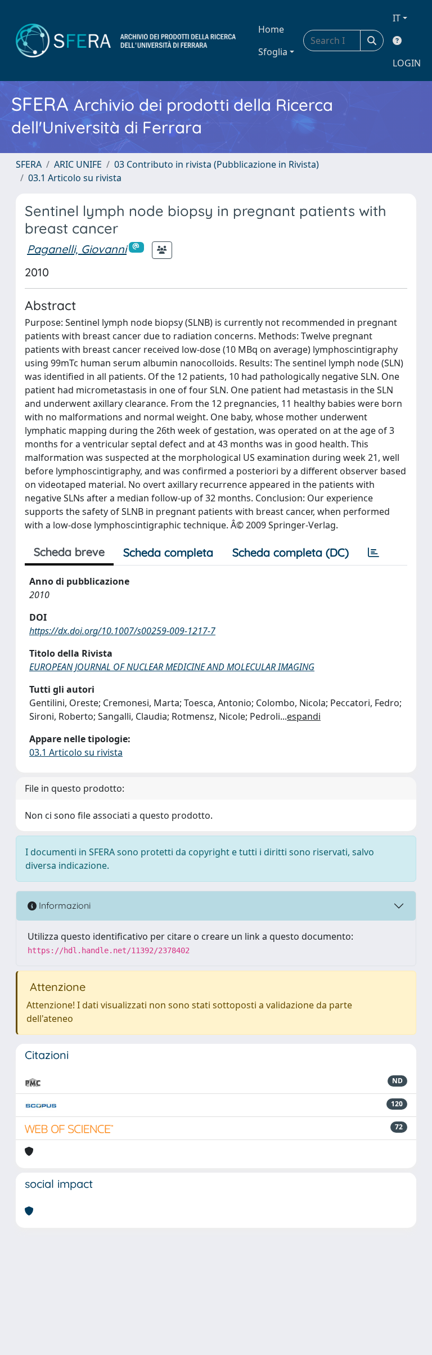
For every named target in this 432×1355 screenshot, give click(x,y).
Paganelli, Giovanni (77, 249)
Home (271, 29)
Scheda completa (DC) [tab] (290, 552)
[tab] (373, 552)
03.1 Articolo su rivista (75, 178)
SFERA (29, 164)
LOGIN (407, 63)
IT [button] (396, 18)
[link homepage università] (126, 40)
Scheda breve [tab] (69, 552)
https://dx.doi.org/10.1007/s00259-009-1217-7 (122, 631)
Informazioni (64, 905)
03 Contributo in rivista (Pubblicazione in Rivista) (216, 164)
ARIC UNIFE (78, 164)
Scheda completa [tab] (168, 552)
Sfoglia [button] (272, 52)
